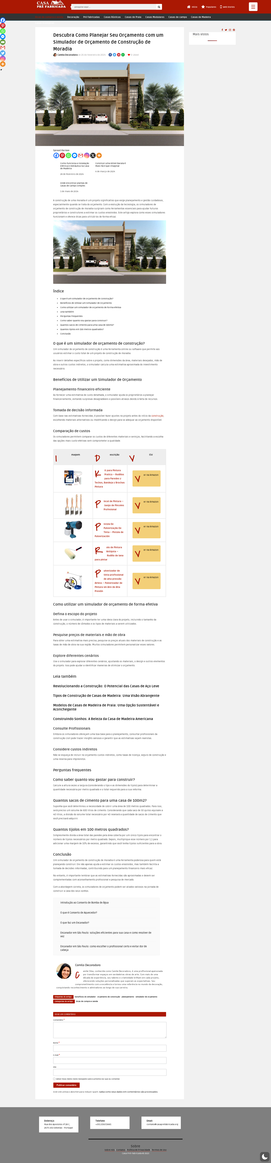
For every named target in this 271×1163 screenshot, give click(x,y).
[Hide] (1, 70)
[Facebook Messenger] (74, 155)
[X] (93, 155)
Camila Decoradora (67, 55)
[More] (99, 155)
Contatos (120, 1150)
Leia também (67, 311)
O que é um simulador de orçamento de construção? (86, 298)
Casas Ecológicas (44, 23)
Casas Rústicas (112, 17)
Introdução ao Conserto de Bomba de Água (84, 902)
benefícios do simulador (85, 997)
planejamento (128, 997)
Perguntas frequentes (71, 316)
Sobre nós (110, 1150)
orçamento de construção (108, 997)
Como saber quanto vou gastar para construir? (83, 320)
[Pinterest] (62, 155)
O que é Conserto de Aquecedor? (78, 912)
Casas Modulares (154, 17)
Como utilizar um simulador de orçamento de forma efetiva (90, 307)
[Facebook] (56, 155)
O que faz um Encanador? (74, 922)
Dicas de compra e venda (49, 17)
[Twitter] (2, 53)
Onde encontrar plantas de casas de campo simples (74, 184)
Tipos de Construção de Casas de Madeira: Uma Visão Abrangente (106, 696)
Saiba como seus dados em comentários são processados (128, 1092)
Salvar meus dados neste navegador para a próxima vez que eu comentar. (88, 1079)
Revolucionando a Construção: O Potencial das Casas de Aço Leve (106, 686)
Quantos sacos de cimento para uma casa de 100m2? (87, 325)
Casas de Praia (133, 17)
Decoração (73, 17)
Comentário (59, 1019)
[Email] (2, 42)
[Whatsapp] (68, 155)
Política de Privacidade (138, 1150)
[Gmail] (80, 155)
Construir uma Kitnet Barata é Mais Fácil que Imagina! (110, 164)
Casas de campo (177, 17)
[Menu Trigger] (253, 6)
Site (54, 1067)
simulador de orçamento (146, 997)
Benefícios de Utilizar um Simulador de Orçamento (86, 303)
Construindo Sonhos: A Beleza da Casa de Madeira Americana (103, 719)
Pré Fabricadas (91, 17)
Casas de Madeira (201, 17)
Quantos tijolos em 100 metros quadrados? (82, 329)
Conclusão (65, 333)
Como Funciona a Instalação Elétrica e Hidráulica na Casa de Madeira (74, 166)
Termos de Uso (159, 1150)
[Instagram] (87, 155)
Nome (56, 1042)
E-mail (56, 1055)
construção (157, 415)
